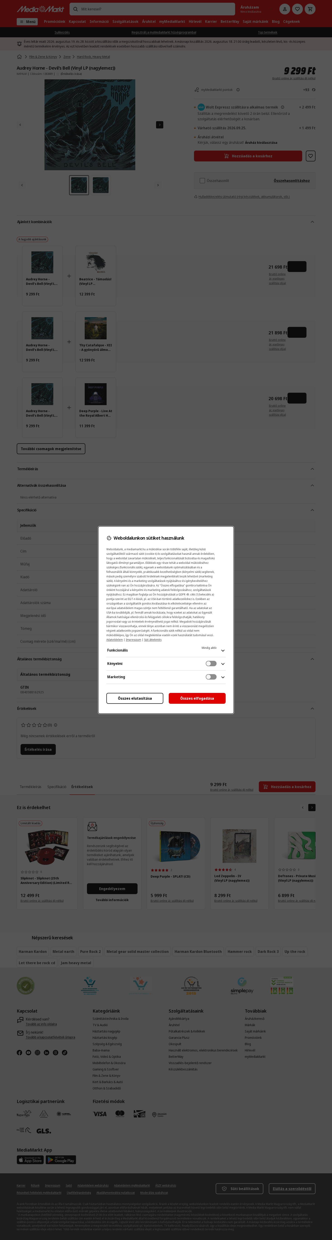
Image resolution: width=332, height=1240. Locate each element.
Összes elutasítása (135, 698)
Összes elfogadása (197, 698)
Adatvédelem (114, 640)
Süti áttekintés (152, 640)
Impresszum (133, 640)
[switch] (211, 663)
